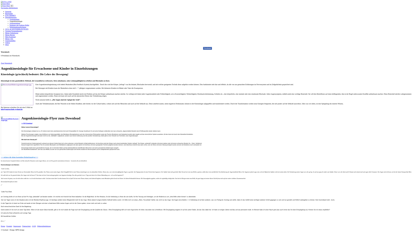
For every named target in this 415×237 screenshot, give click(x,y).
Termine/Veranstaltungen (13, 31)
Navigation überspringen (9, 8)
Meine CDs (9, 39)
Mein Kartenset (10, 37)
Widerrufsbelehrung (44, 226)
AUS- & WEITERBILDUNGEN (16, 29)
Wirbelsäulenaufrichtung (18, 27)
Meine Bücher (10, 35)
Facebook (207, 48)
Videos (7, 43)
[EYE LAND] (6, 2)
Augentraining (14, 19)
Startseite (8, 12)
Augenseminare (15, 23)
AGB (34, 226)
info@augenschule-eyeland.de (12, 109)
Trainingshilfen (10, 41)
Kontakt (9, 226)
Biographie (9, 13)
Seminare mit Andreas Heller (19, 25)
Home (3, 226)
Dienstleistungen (11, 17)
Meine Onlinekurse (11, 33)
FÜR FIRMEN (10, 15)
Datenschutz (26, 226)
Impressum (17, 226)
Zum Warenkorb (6, 63)
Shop (7, 45)
